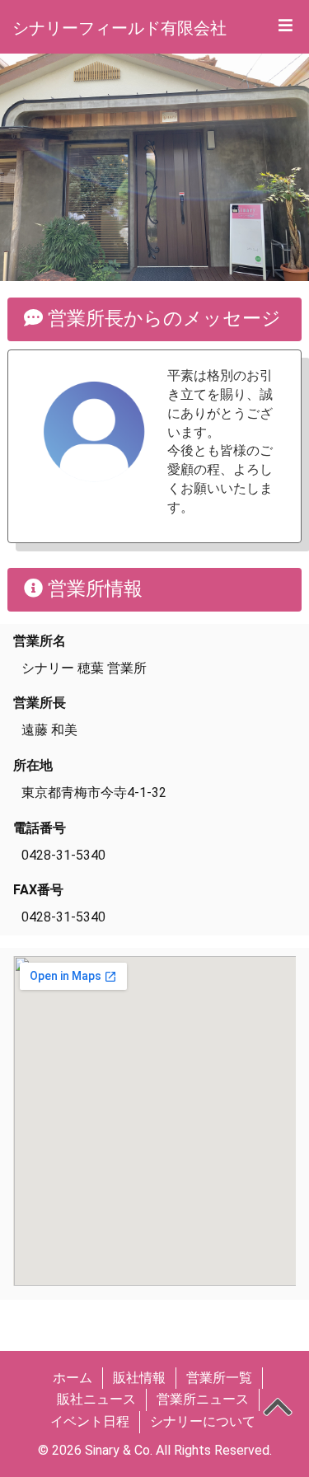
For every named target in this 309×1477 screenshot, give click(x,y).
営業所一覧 (219, 1378)
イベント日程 (89, 1421)
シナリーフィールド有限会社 (119, 28)
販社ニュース (96, 1399)
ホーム (72, 1378)
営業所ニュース (203, 1399)
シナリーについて (202, 1421)
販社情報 (139, 1378)
